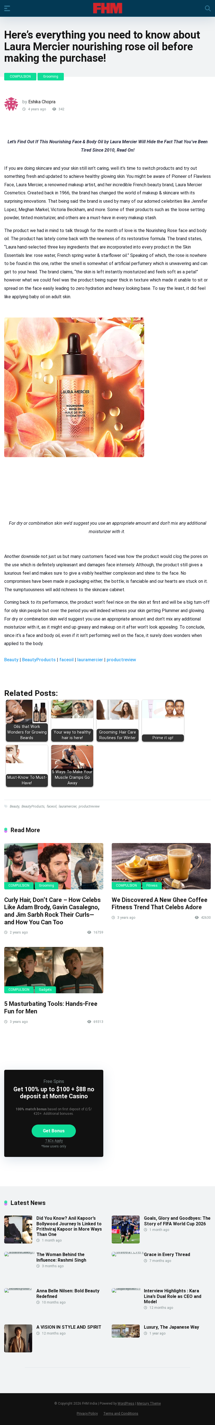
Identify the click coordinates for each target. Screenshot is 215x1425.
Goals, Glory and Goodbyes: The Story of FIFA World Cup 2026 (177, 1221)
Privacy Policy (87, 1413)
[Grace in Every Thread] (128, 1251)
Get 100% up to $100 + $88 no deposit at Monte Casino (53, 1093)
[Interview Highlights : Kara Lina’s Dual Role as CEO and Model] (128, 1288)
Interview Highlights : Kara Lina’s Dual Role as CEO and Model (172, 1296)
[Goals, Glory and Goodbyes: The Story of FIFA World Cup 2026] (126, 1242)
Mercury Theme (149, 1403)
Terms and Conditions (120, 1413)
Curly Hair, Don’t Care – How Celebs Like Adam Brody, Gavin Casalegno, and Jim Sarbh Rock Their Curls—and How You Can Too (52, 911)
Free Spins (53, 1081)
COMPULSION (20, 76)
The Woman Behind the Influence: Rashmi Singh (61, 1257)
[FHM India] (107, 8)
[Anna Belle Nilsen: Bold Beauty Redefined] (20, 1288)
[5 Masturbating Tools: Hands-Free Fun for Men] (53, 970)
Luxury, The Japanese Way (171, 1327)
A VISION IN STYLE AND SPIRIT (68, 1327)
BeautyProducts (39, 659)
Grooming (50, 76)
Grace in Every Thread (167, 1254)
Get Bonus (54, 1130)
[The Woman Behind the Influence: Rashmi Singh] (20, 1251)
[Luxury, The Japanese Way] (126, 1336)
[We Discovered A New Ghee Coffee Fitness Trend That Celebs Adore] (161, 866)
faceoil (66, 659)
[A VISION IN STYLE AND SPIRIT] (18, 1351)
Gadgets (45, 990)
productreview (121, 659)
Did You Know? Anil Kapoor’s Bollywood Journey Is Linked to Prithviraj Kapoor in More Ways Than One (69, 1226)
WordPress (126, 1403)
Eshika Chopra (41, 101)
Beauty (11, 659)
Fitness (152, 885)
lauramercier (90, 659)
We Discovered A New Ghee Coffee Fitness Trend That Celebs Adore (159, 903)
